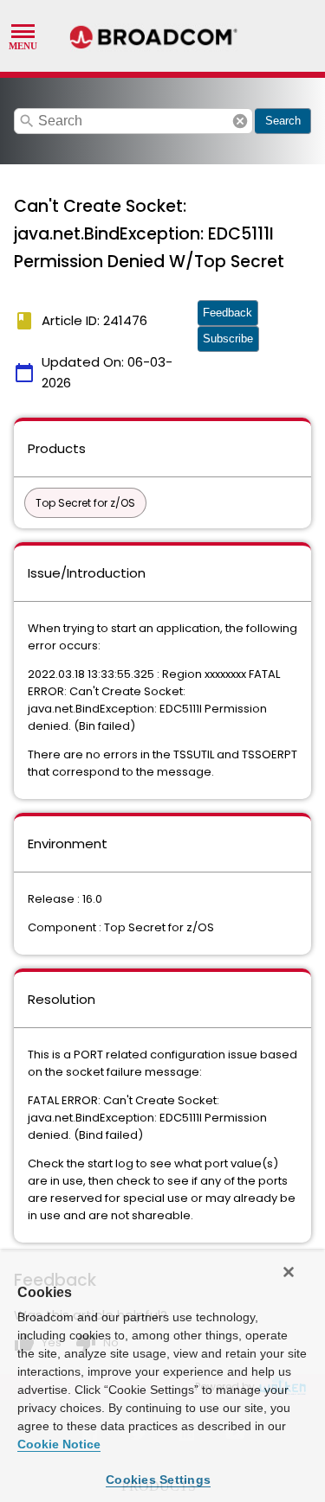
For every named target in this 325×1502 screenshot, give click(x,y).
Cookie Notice (59, 1444)
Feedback (227, 312)
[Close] (288, 1272)
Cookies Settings (158, 1479)
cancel (240, 121)
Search (283, 120)
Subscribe (228, 338)
